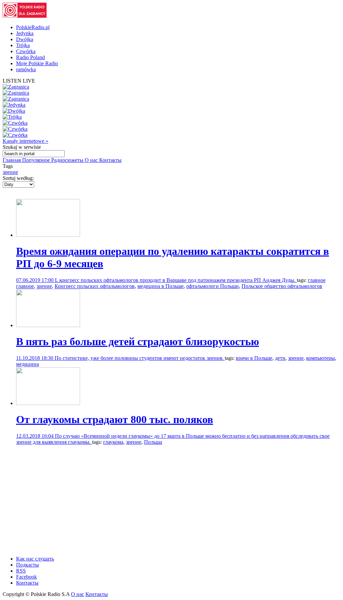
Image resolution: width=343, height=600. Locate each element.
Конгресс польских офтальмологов (95, 286)
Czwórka (26, 51)
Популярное (36, 160)
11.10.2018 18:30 (35, 358)
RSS (21, 571)
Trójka (23, 45)
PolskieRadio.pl (33, 27)
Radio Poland (30, 57)
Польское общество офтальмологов (282, 286)
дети (280, 358)
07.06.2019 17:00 (35, 280)
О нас (92, 160)
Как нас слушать (35, 559)
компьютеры (320, 358)
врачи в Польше (254, 358)
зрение (10, 172)
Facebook (26, 577)
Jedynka (24, 33)
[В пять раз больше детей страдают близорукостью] (48, 325)
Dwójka (24, 39)
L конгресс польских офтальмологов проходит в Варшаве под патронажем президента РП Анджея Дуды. (176, 280)
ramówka (26, 69)
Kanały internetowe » (25, 141)
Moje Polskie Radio (37, 63)
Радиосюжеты (68, 160)
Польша (153, 442)
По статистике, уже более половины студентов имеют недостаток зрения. (140, 358)
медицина (27, 364)
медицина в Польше (160, 286)
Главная (12, 160)
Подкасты (27, 565)
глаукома (113, 442)
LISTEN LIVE (19, 81)
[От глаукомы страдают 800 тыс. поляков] (48, 403)
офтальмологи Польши (212, 286)
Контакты (110, 160)
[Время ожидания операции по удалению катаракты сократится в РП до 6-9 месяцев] (48, 235)
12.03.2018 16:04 (35, 436)
